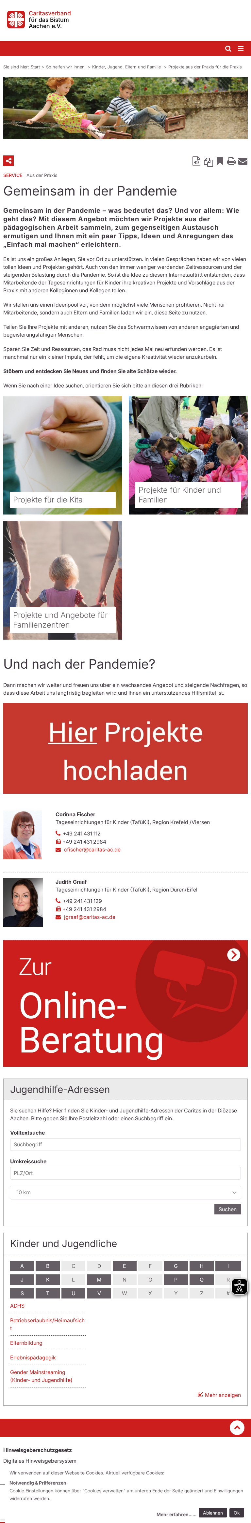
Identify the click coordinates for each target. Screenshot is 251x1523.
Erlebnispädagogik (33, 1357)
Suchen (228, 1209)
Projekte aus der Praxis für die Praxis (205, 66)
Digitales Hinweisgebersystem (39, 1461)
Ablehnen (213, 1513)
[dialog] (128, 1494)
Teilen (8, 160)
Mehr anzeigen (223, 1395)
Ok (237, 1513)
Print (231, 160)
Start (35, 66)
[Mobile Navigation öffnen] (241, 48)
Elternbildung (26, 1343)
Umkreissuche (28, 1161)
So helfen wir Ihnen (66, 66)
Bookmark (220, 160)
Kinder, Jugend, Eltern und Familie (127, 66)
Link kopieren (208, 160)
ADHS (17, 1305)
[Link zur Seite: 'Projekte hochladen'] (125, 748)
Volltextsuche (27, 1132)
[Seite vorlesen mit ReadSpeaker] (197, 160)
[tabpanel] (125, 108)
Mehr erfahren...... (176, 1514)
